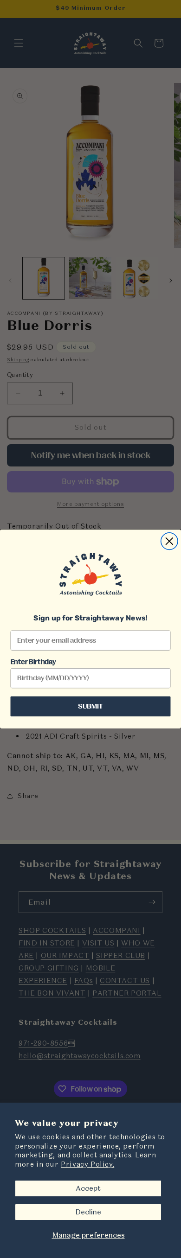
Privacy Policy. (87, 1164)
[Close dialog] (169, 541)
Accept (88, 1188)
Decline (88, 1211)
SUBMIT (90, 706)
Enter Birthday (33, 662)
